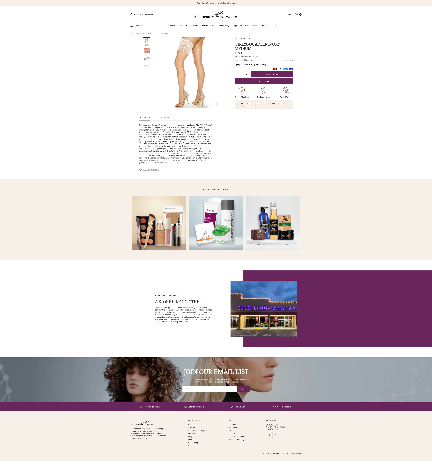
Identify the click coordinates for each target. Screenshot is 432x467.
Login (289, 14)
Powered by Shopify (294, 454)
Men (213, 26)
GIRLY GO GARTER (242, 38)
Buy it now (264, 81)
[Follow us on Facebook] (269, 435)
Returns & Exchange (237, 440)
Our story (232, 424)
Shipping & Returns (151, 170)
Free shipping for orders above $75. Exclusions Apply (216, 3)
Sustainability (234, 428)
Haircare (204, 26)
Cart (298, 14)
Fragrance (192, 437)
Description (144, 117)
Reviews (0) (164, 117)
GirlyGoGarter (141, 33)
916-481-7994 (272, 429)
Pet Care (264, 26)
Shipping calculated (242, 56)
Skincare (194, 26)
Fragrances (237, 26)
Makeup (191, 434)
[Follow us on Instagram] (275, 435)
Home (255, 26)
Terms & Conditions (236, 437)
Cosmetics (183, 26)
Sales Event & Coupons (197, 431)
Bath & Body (224, 26)
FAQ (230, 431)
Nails (274, 26)
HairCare (192, 424)
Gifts (247, 26)
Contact (232, 434)
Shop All (171, 26)
